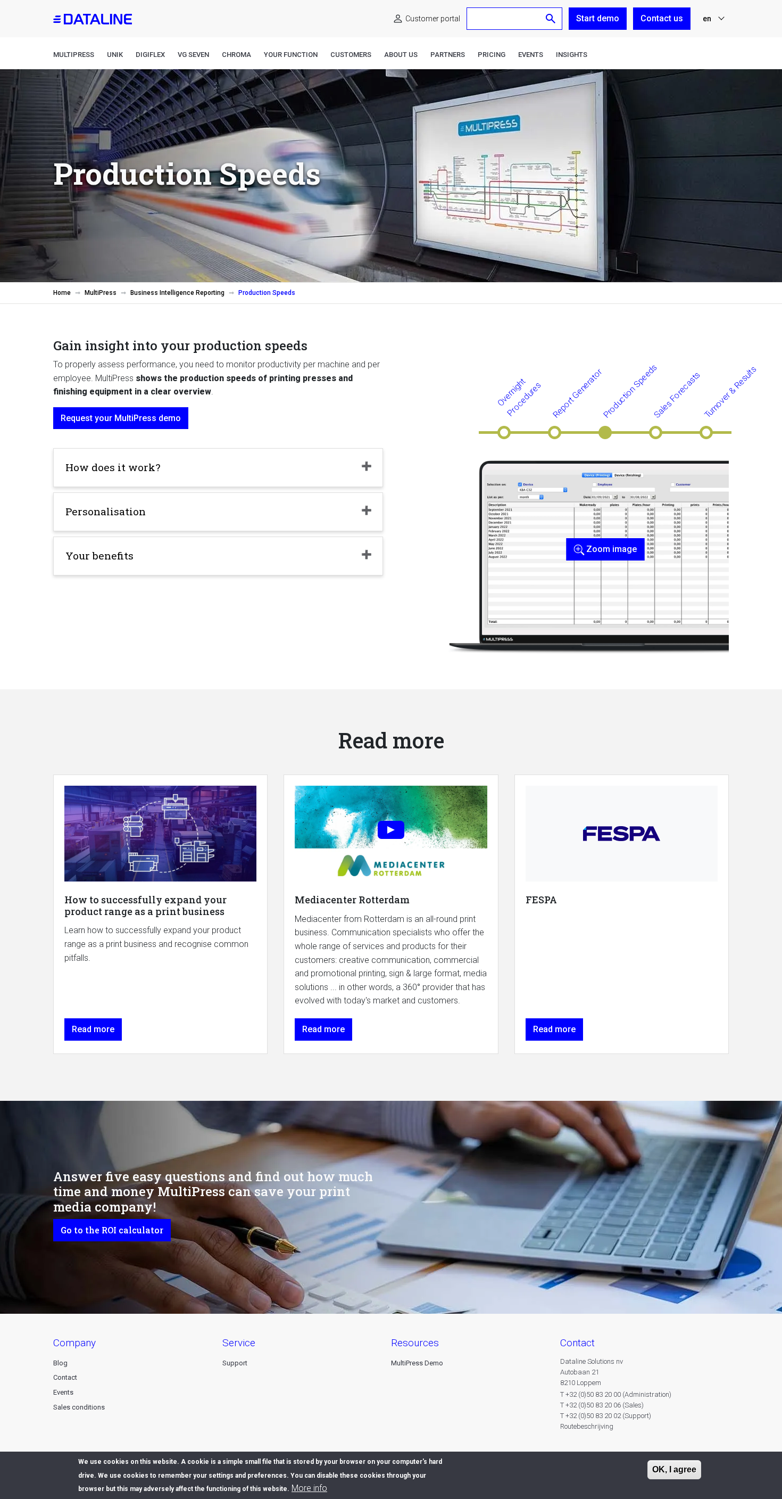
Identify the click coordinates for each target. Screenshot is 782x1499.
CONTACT (577, 1343)
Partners (447, 55)
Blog (60, 1363)
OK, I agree (674, 1469)
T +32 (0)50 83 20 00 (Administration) (615, 1394)
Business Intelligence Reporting (177, 292)
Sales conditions (79, 1407)
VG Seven (193, 55)
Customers (350, 55)
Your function (291, 55)
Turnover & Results (730, 392)
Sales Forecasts (677, 394)
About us (401, 55)
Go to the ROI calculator (112, 1230)
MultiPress (73, 55)
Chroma (236, 55)
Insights (571, 55)
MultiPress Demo (417, 1363)
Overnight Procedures (519, 397)
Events (530, 55)
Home (62, 292)
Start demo (597, 18)
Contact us (661, 18)
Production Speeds (630, 391)
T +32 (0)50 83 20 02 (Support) (605, 1416)
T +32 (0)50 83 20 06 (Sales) (602, 1405)
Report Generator (577, 392)
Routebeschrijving (586, 1426)
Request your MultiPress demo (121, 418)
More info (309, 1488)
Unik (115, 55)
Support (234, 1363)
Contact (65, 1377)
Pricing (491, 55)
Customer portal (432, 18)
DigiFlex (150, 55)
